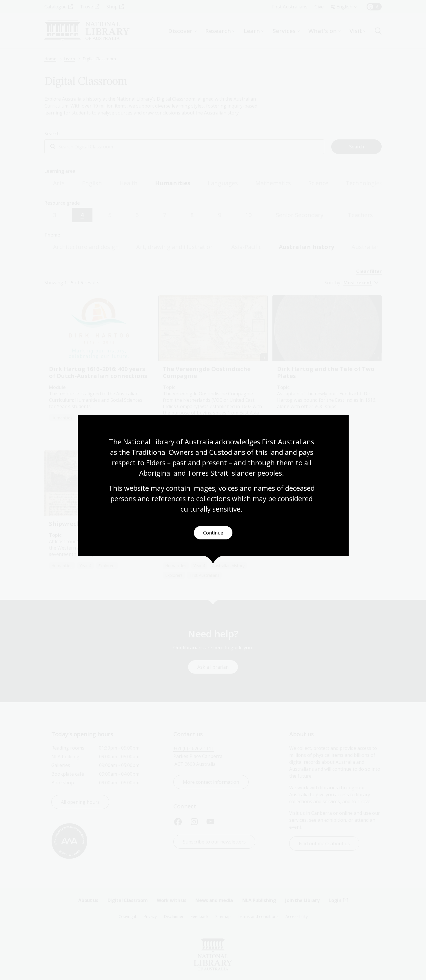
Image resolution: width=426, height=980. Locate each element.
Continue (213, 533)
